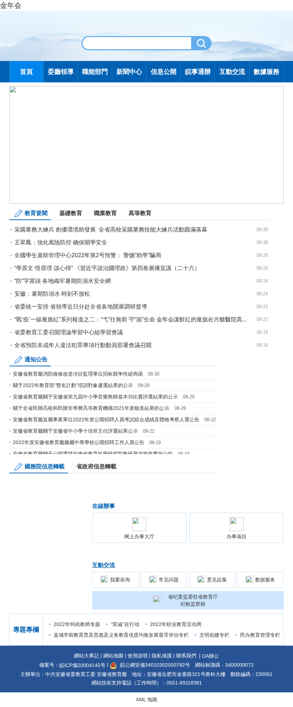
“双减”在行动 (125, 624)
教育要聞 (36, 213)
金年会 (10, 5)
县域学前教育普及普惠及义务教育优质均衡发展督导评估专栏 (121, 635)
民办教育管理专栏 (260, 635)
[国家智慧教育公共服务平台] (146, 144)
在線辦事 (103, 506)
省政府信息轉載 (96, 466)
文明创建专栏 (214, 635)
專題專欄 (26, 629)
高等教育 (140, 213)
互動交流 (103, 565)
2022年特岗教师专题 (77, 624)
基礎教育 (70, 213)
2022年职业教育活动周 (176, 624)
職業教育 (105, 213)
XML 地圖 (146, 699)
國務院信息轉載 (45, 466)
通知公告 (36, 359)
